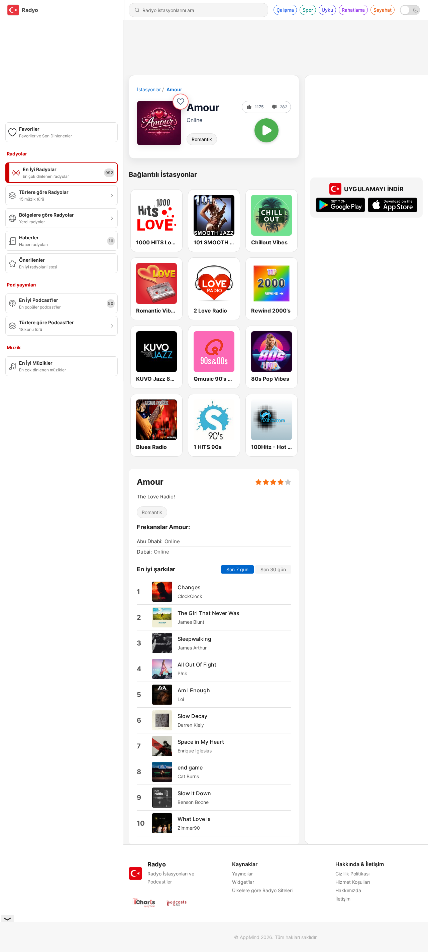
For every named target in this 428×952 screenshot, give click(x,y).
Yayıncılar (242, 873)
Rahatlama (353, 10)
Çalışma (285, 10)
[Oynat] (266, 130)
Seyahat (382, 10)
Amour (174, 89)
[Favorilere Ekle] (181, 102)
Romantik (202, 139)
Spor (308, 10)
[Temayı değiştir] (410, 10)
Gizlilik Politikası (352, 873)
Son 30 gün (273, 569)
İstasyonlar (149, 89)
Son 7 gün (237, 569)
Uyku (327, 10)
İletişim (342, 899)
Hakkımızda (348, 890)
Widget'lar (243, 882)
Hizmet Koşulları (352, 882)
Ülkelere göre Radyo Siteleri (262, 890)
